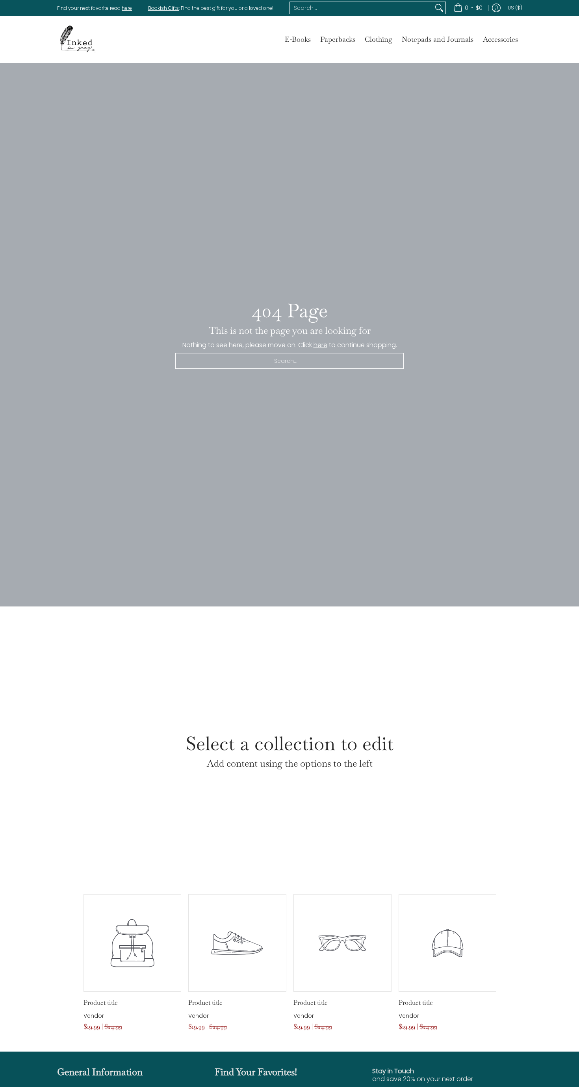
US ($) (515, 7)
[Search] (439, 8)
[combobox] (361, 8)
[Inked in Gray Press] (76, 39)
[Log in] (496, 8)
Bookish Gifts (163, 8)
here (127, 8)
